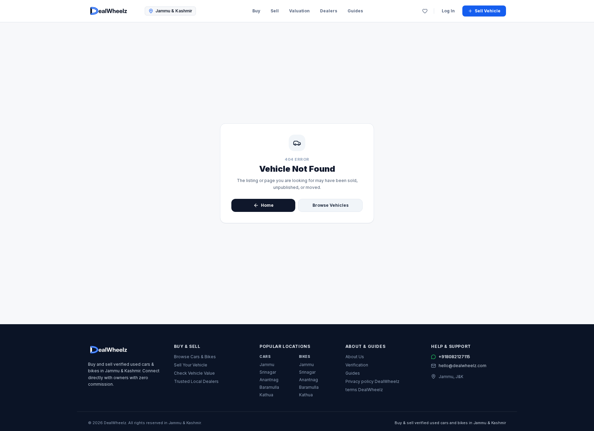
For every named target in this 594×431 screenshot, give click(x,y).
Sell (275, 10)
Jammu (267, 364)
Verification (356, 364)
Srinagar (268, 372)
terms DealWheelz (364, 389)
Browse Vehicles (330, 205)
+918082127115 (454, 356)
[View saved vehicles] (424, 10)
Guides (355, 10)
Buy (256, 10)
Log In (448, 10)
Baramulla (269, 387)
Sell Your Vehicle (190, 364)
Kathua (266, 394)
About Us (354, 356)
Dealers (328, 10)
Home (267, 205)
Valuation (299, 10)
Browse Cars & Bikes (195, 356)
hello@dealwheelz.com (462, 365)
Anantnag (269, 379)
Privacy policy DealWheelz (372, 381)
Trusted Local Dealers (196, 381)
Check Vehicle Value (194, 373)
